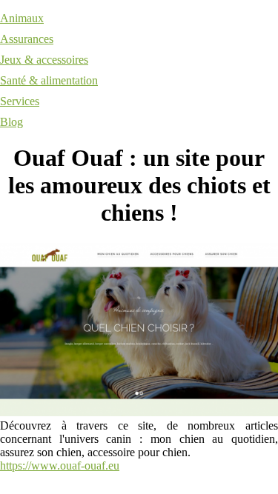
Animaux (22, 18)
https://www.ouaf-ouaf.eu (59, 465)
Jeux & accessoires (44, 59)
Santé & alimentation (49, 80)
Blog (11, 122)
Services (19, 101)
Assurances (26, 39)
